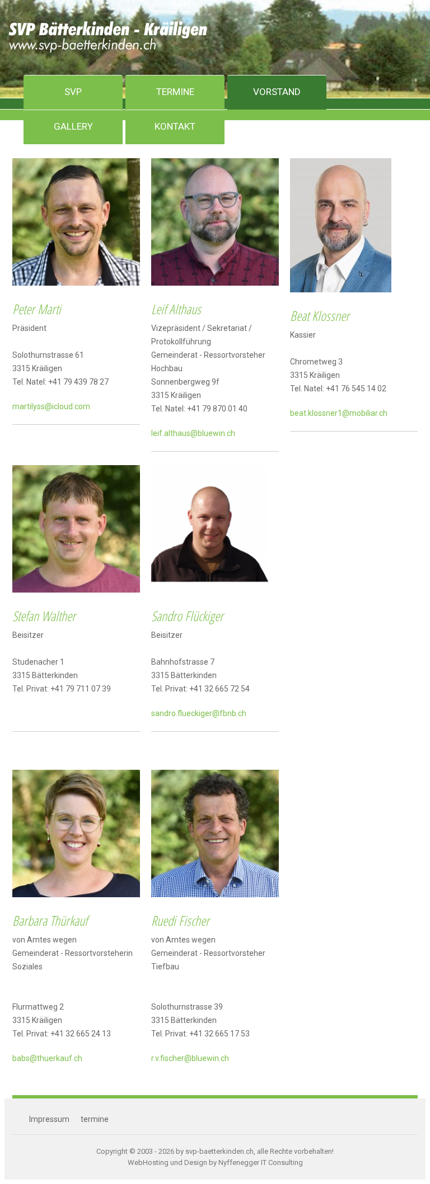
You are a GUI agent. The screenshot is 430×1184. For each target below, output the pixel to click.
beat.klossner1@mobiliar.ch (338, 413)
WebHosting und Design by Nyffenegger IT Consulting (215, 1162)
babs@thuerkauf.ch (47, 1058)
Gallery (73, 126)
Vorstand (277, 91)
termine (95, 1119)
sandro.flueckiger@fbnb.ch (198, 713)
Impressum (49, 1119)
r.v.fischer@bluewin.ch (190, 1058)
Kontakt (175, 126)
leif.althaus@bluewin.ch (193, 433)
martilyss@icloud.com (51, 406)
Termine (175, 91)
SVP (73, 91)
